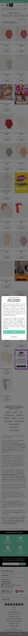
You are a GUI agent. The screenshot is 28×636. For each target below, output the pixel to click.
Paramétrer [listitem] (14, 337)
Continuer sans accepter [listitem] (14, 297)
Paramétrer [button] (19, 321)
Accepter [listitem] (14, 332)
